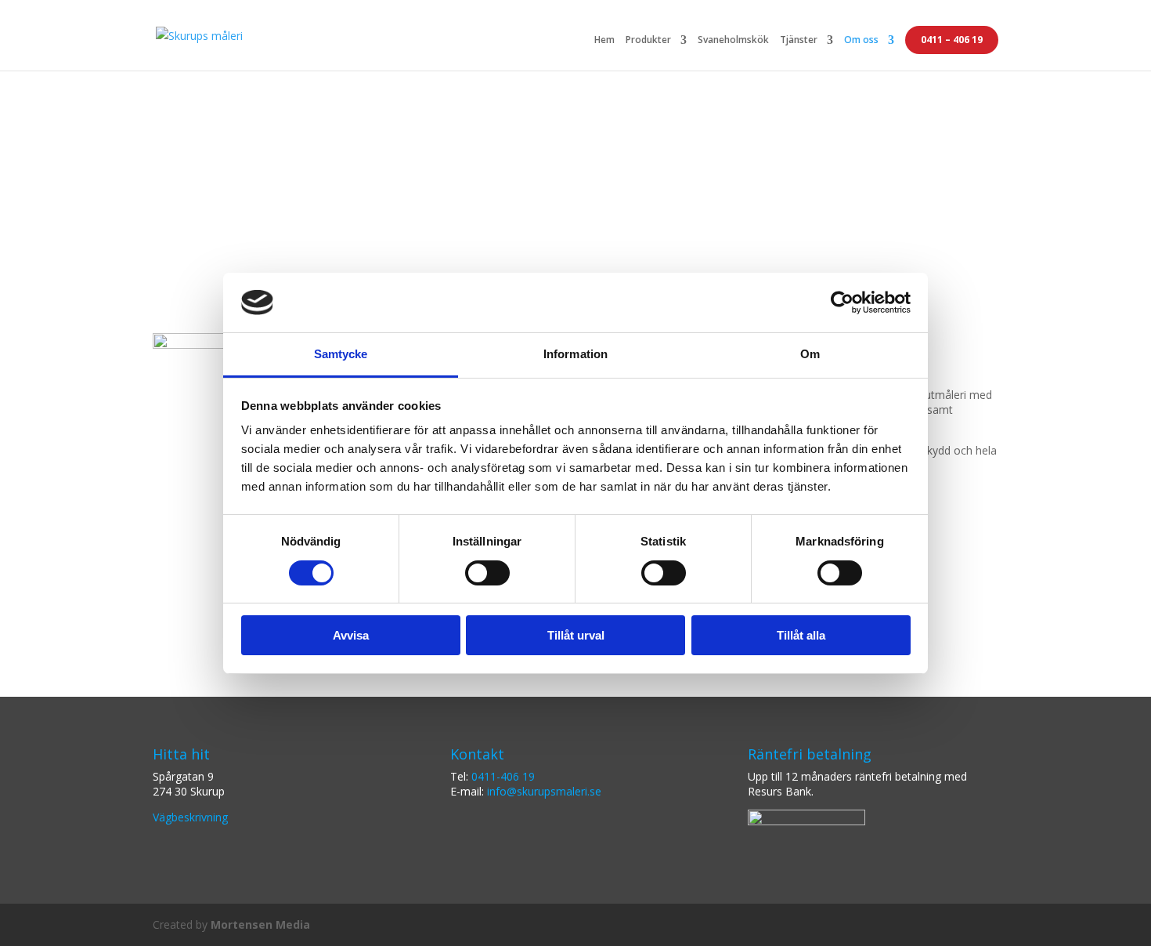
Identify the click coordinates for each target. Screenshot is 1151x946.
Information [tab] (575, 354)
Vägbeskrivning (190, 817)
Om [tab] (810, 354)
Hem (604, 40)
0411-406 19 (503, 776)
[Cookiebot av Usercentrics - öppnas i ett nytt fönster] (842, 302)
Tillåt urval (575, 635)
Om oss (861, 40)
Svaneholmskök (733, 40)
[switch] (487, 572)
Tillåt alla (801, 635)
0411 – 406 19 (952, 39)
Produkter (648, 40)
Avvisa (351, 635)
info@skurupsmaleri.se (544, 791)
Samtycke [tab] (341, 354)
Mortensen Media (260, 924)
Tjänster (798, 40)
